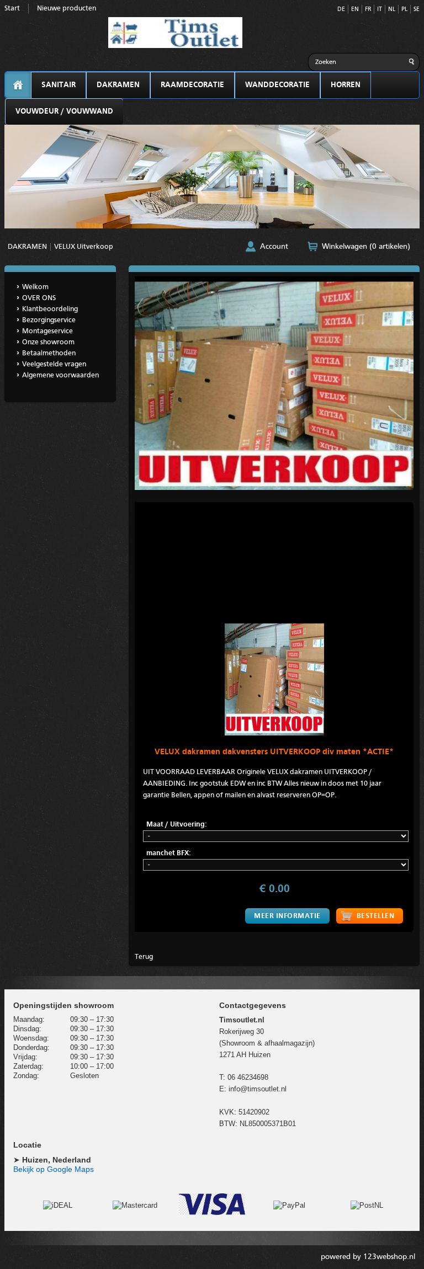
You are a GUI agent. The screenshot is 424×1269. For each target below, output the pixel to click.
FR (368, 10)
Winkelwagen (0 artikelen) (366, 246)
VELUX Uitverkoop (83, 246)
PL (404, 10)
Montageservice (47, 331)
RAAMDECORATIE (192, 85)
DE (341, 10)
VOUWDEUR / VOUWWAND (64, 111)
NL (391, 10)
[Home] (18, 85)
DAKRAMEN (118, 85)
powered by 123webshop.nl (368, 1257)
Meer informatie (287, 916)
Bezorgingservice (49, 320)
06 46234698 (247, 1077)
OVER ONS (39, 298)
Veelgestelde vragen (54, 364)
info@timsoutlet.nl (258, 1089)
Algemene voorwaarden (60, 375)
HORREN (346, 85)
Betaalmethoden (49, 353)
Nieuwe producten (66, 8)
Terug (144, 957)
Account (274, 246)
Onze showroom (48, 342)
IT (379, 10)
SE (417, 10)
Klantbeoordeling (50, 309)
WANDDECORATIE (277, 85)
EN (355, 10)
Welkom (35, 287)
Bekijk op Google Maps (53, 1169)
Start (12, 8)
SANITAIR (58, 85)
